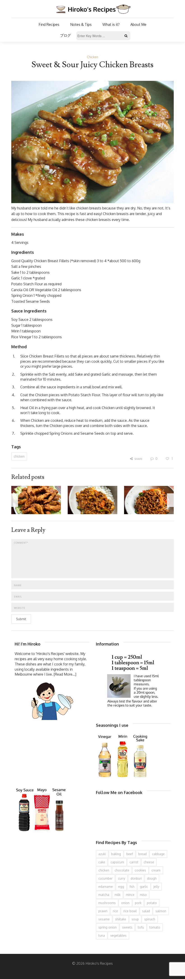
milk (117, 895)
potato (152, 903)
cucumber (105, 878)
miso (143, 895)
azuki (102, 854)
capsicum (117, 862)
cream (155, 870)
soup (135, 919)
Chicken (92, 57)
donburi (136, 878)
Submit (21, 619)
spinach (149, 919)
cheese (149, 862)
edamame (105, 886)
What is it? (111, 24)
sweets (127, 927)
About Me (138, 24)
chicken (19, 456)
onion (125, 903)
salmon (160, 911)
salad (146, 911)
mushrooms (107, 903)
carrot (134, 862)
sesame (104, 919)
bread (142, 854)
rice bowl (130, 911)
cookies (140, 870)
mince (130, 895)
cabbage (158, 854)
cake (101, 862)
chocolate (122, 870)
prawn (102, 911)
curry (121, 878)
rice (115, 911)
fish (132, 886)
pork (138, 903)
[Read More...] (65, 674)
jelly (156, 886)
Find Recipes (49, 24)
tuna (101, 935)
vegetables (118, 935)
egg (121, 886)
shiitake (120, 919)
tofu (141, 927)
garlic (144, 886)
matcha (103, 895)
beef (129, 854)
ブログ (65, 35)
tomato (154, 927)
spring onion (107, 927)
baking (116, 854)
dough (152, 878)
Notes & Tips (81, 24)
